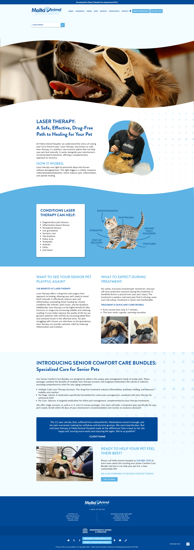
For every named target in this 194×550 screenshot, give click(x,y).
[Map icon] (114, 540)
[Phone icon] (125, 540)
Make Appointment (141, 11)
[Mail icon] (120, 540)
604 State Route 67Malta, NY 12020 (73, 517)
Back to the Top (98, 509)
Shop (96, 11)
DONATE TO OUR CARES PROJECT (97, 542)
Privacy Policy (61, 547)
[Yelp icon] (74, 540)
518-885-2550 (156, 11)
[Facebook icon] (79, 540)
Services (103, 11)
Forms (89, 11)
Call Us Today (109, 479)
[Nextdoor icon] (68, 540)
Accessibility (71, 547)
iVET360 (135, 547)
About (71, 11)
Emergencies (114, 11)
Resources (80, 11)
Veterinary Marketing (115, 547)
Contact (125, 11)
